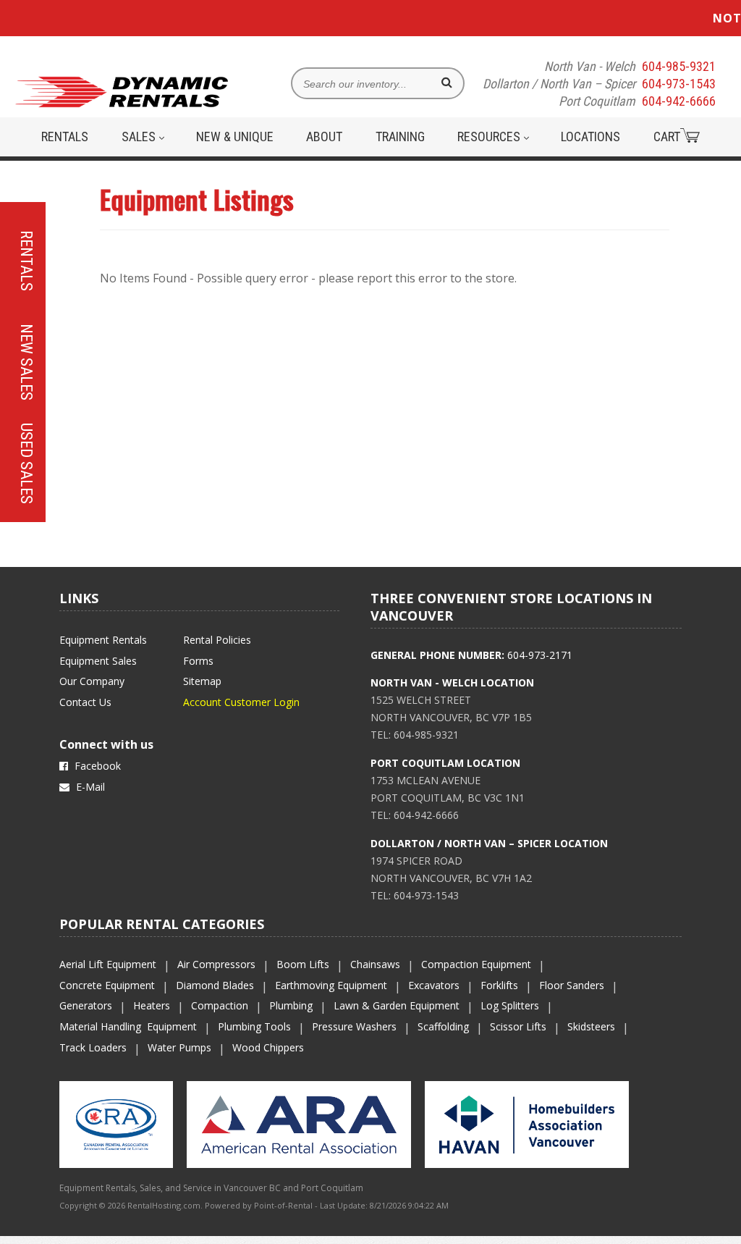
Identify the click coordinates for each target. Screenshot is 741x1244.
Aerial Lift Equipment (107, 964)
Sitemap (202, 681)
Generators (85, 1005)
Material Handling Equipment (128, 1026)
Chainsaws (375, 964)
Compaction (219, 1005)
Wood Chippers (268, 1047)
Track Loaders (93, 1047)
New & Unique (235, 136)
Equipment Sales (98, 661)
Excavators (434, 985)
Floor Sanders (571, 985)
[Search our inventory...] (447, 82)
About (324, 136)
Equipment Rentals (103, 640)
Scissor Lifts (518, 1026)
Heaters (151, 1005)
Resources (490, 136)
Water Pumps (179, 1047)
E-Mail (89, 787)
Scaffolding (443, 1026)
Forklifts (499, 985)
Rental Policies (217, 640)
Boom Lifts (302, 964)
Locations (590, 136)
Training (400, 136)
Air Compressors (216, 964)
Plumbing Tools (254, 1026)
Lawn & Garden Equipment (397, 1005)
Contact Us (85, 702)
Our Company (91, 681)
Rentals (64, 136)
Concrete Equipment (107, 985)
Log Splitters (509, 1005)
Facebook (96, 766)
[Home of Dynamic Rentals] (122, 101)
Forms (198, 661)
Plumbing (291, 1005)
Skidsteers (591, 1026)
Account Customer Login (241, 702)
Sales (140, 136)
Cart (666, 136)
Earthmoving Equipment (331, 985)
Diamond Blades (215, 985)
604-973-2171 (539, 655)
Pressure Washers (354, 1026)
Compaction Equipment (476, 964)
